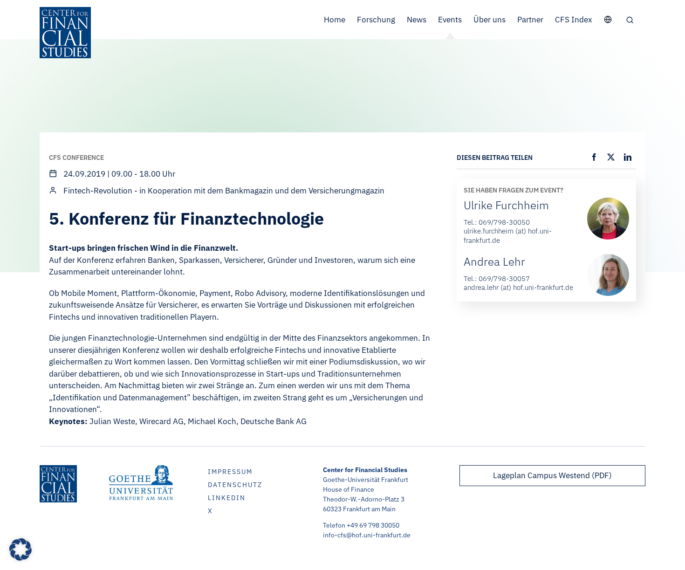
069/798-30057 (504, 278)
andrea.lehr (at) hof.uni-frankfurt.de (518, 287)
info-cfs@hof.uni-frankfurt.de (367, 535)
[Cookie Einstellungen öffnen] (20, 558)
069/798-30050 (504, 222)
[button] (630, 19)
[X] (611, 157)
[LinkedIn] (627, 157)
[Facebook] (594, 157)
